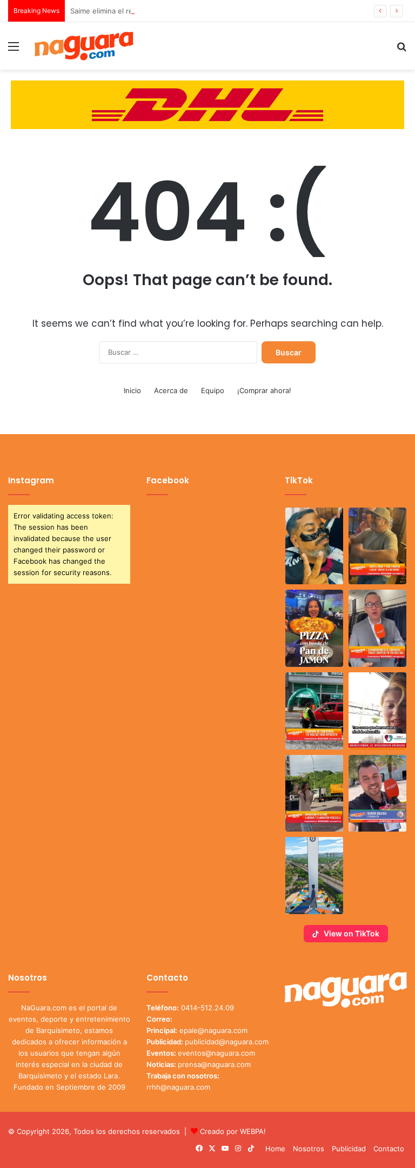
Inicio (132, 390)
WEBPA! (253, 1131)
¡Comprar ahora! (264, 390)
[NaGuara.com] (84, 46)
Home (275, 1148)
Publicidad (349, 1148)
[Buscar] (401, 50)
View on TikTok (351, 933)
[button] (314, 546)
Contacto (388, 1148)
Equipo (212, 390)
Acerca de (171, 390)
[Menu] (13, 50)
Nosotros (308, 1148)
